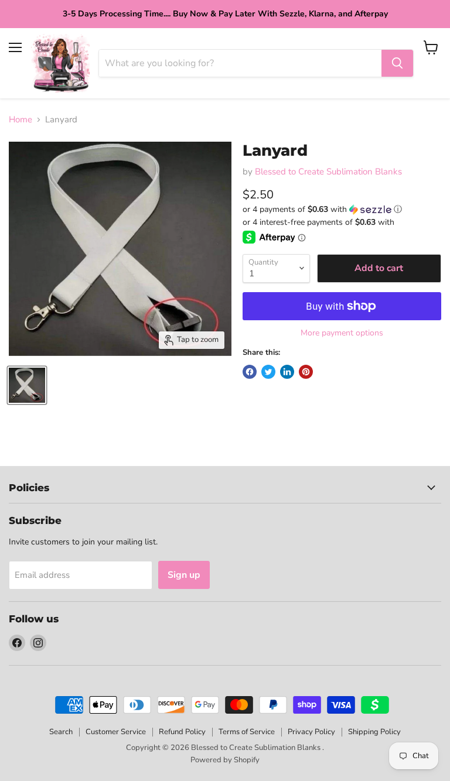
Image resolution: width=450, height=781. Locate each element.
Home (20, 120)
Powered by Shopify (225, 760)
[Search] (397, 63)
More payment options (342, 333)
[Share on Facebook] (250, 372)
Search (61, 732)
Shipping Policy (374, 732)
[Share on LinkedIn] (287, 372)
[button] (342, 209)
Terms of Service (247, 732)
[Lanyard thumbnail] (27, 385)
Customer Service (116, 732)
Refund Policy (182, 732)
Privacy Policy (311, 732)
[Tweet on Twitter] (268, 372)
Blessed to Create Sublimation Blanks (328, 171)
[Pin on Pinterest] (306, 372)
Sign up (184, 574)
